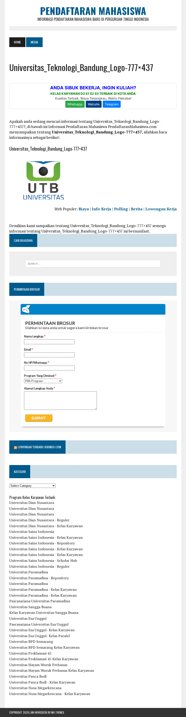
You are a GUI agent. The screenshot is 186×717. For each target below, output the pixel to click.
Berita (136, 208)
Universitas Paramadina (28, 572)
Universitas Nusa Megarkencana (35, 687)
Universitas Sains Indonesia (31, 531)
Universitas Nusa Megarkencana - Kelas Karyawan (49, 693)
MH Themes (57, 712)
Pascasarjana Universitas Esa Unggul (39, 624)
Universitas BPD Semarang (31, 641)
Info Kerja (101, 208)
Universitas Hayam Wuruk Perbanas (38, 664)
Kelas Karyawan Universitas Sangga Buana (43, 612)
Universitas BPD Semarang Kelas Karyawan (44, 647)
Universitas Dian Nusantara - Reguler (39, 520)
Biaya (83, 208)
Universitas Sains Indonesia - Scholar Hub (43, 560)
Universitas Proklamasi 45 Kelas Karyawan (43, 658)
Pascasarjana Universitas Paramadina (39, 600)
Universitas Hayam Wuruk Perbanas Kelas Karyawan (51, 670)
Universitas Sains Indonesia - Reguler (39, 566)
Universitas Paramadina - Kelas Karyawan (43, 589)
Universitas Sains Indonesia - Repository (42, 543)
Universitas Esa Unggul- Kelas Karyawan (42, 629)
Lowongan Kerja (161, 208)
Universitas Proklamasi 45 (30, 653)
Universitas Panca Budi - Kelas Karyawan (42, 682)
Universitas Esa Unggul (27, 618)
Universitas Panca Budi (27, 676)
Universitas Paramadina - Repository (39, 577)
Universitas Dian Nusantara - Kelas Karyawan (46, 525)
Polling (121, 208)
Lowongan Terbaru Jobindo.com (39, 446)
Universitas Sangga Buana (30, 606)
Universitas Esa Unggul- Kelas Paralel (39, 635)
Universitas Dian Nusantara (31, 502)
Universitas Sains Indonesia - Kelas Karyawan (46, 537)
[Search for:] (93, 264)
